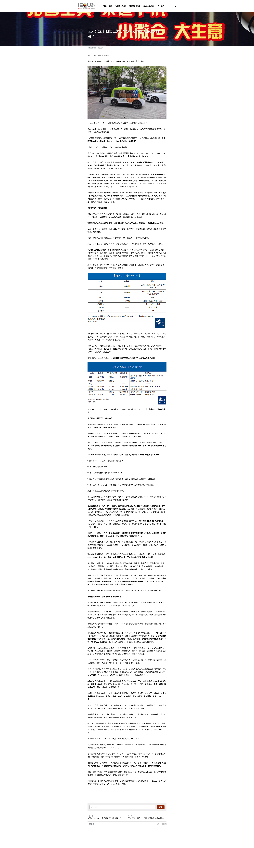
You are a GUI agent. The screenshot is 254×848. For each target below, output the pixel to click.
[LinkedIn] (158, 824)
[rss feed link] (165, 824)
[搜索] (175, 6)
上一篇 (91, 816)
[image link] (86, 6)
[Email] (163, 824)
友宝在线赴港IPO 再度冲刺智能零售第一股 (104, 818)
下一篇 (130, 816)
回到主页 (91, 824)
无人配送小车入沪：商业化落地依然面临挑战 (146, 818)
